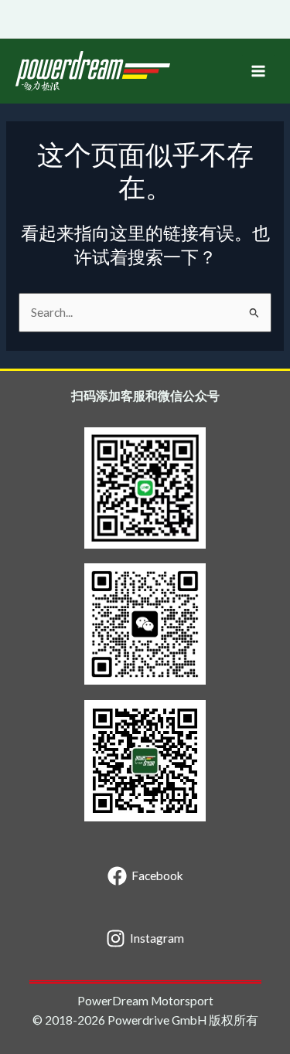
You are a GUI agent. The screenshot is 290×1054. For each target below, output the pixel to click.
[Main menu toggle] (258, 71)
